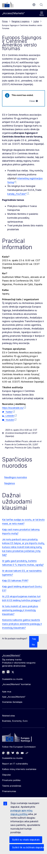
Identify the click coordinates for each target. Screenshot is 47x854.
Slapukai (6, 774)
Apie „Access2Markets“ (13, 696)
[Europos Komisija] (8, 4)
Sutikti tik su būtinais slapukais (28, 847)
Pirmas (5, 21)
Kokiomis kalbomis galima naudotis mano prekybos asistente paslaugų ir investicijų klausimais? (22, 624)
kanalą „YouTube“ (16, 193)
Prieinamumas (9, 791)
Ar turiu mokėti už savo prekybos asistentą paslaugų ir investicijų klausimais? (20, 610)
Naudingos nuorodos (15, 477)
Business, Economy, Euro (15, 721)
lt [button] (34, 4)
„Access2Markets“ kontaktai (16, 684)
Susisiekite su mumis (12, 758)
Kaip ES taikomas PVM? (15, 580)
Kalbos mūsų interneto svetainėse (19, 769)
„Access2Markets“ (11, 655)
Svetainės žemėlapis (12, 702)
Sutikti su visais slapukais (26, 839)
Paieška (41, 4)
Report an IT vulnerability (15, 763)
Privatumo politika (11, 780)
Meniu (41, 15)
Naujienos (9, 483)
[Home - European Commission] (21, 738)
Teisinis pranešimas (11, 786)
